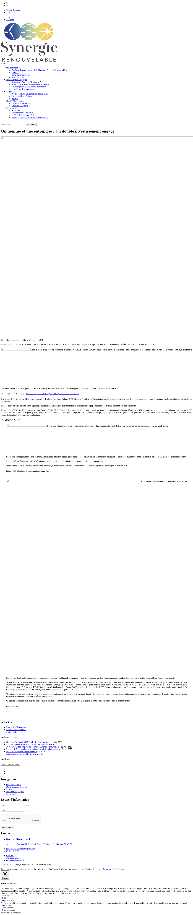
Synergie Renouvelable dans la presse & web (30, 117)
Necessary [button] (5, 895)
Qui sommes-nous (13, 68)
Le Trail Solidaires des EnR (23, 115)
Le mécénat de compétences (23, 89)
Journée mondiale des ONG (17, 754)
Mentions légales (13, 858)
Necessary (8, 898)
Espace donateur (13, 10)
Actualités (16, 110)
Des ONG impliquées (15, 101)
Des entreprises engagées (16, 79)
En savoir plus (109, 869)
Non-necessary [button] (7, 908)
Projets (9, 91)
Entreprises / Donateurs (16, 727)
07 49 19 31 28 (12, 851)
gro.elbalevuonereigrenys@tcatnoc (20, 849)
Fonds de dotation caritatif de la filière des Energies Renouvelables (39, 70)
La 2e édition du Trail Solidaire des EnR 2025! (26, 744)
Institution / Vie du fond (16, 729)
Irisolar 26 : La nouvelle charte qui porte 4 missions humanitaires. (33, 749)
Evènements (11, 108)
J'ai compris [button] (120, 869)
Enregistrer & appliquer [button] (10, 913)
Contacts (10, 855)
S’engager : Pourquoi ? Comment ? (26, 82)
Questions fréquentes (15, 860)
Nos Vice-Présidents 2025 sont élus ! (21, 751)
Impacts (15, 98)
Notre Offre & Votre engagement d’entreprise (30, 84)
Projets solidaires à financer (23, 96)
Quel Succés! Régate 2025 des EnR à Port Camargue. (28, 742)
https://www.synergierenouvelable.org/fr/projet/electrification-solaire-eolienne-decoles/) (52, 394)
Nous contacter (18, 77)
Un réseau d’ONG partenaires (24, 103)
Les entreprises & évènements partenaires (29, 87)
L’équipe (15, 72)
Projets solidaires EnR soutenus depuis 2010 (30, 94)
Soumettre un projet (20, 106)
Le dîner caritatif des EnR (22, 113)
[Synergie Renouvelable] (29, 61)
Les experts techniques (21, 75)
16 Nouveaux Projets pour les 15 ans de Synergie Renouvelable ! (33, 747)
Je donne (10, 19)
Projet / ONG (11, 732)
